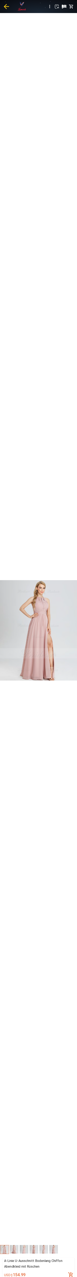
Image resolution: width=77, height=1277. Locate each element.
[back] (6, 6)
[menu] (50, 6)
